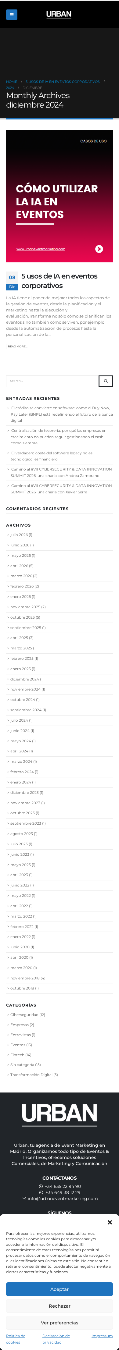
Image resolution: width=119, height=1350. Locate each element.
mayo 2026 (20, 555)
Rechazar (59, 1306)
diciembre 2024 (24, 679)
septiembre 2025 (25, 627)
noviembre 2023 (25, 803)
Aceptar (59, 1289)
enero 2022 (20, 936)
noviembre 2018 (25, 978)
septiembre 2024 (25, 710)
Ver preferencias (59, 1323)
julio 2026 (19, 534)
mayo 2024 (20, 741)
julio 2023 (19, 844)
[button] (110, 1222)
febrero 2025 (22, 658)
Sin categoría (22, 1064)
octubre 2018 (22, 988)
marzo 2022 (21, 916)
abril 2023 (19, 874)
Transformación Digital (31, 1074)
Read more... (17, 346)
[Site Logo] (59, 14)
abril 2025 (19, 637)
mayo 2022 (20, 895)
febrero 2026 (22, 586)
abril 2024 (19, 751)
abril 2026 (19, 565)
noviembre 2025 (25, 607)
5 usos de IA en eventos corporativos (59, 281)
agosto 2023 (21, 833)
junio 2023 (19, 854)
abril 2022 (19, 906)
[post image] (59, 196)
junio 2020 (20, 947)
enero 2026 (20, 596)
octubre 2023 (22, 813)
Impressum (102, 1336)
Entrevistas (20, 1034)
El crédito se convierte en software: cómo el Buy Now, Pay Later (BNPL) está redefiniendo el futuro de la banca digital (62, 414)
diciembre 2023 (24, 792)
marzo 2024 (21, 761)
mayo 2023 (20, 864)
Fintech (17, 1055)
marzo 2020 (21, 967)
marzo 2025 (21, 648)
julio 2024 (19, 720)
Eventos (17, 1045)
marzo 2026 (21, 576)
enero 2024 (20, 782)
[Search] (106, 381)
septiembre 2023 (25, 823)
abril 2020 (19, 957)
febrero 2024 (22, 771)
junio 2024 (20, 730)
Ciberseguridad (24, 1014)
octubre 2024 (22, 699)
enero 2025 (20, 668)
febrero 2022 (22, 926)
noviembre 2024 (25, 689)
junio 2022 (19, 885)
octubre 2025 (22, 617)
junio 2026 (19, 545)
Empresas (19, 1024)
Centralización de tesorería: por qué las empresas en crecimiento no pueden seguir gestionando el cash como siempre (58, 436)
